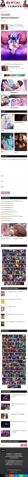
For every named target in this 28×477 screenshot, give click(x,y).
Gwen (2, 203)
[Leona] (21, 142)
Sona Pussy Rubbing (19, 122)
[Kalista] (7, 141)
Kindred (7, 14)
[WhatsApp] (17, 75)
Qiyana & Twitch (4, 211)
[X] (5, 75)
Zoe (1, 218)
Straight (6, 11)
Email (2, 181)
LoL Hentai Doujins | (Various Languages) (10, 288)
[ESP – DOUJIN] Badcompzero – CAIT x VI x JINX (14, 291)
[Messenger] (14, 75)
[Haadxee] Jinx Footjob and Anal (6, 201)
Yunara (2, 205)
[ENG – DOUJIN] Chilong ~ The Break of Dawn (13, 299)
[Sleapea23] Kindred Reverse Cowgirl (18, 421)
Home (3, 11)
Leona (16, 152)
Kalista (2, 151)
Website (2, 186)
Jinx (1, 214)
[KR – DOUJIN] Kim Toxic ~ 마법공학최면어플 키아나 (15, 314)
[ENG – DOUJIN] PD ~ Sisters (11, 306)
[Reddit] (11, 75)
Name (2, 175)
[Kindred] (7, 121)
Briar (2, 207)
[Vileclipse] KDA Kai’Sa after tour (7, 216)
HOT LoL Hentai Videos (6, 391)
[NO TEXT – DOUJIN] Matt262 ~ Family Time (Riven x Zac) (15, 321)
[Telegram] (20, 75)
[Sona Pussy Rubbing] (21, 117)
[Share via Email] (23, 75)
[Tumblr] (8, 75)
